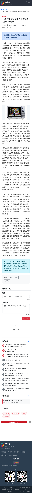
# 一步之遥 (6, 413)
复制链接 (7, 281)
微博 (16, 277)
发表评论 (5, 302)
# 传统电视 (6, 416)
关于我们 (3, 452)
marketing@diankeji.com (13, 455)
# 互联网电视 (15, 413)
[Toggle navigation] (28, 3)
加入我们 (10, 452)
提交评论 (26, 319)
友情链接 (23, 452)
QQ (20, 277)
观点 (7, 9)
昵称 (3, 293)
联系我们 (16, 452)
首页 (2, 9)
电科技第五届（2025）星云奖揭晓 (12, 401)
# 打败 (23, 413)
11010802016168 (25, 491)
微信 (11, 277)
